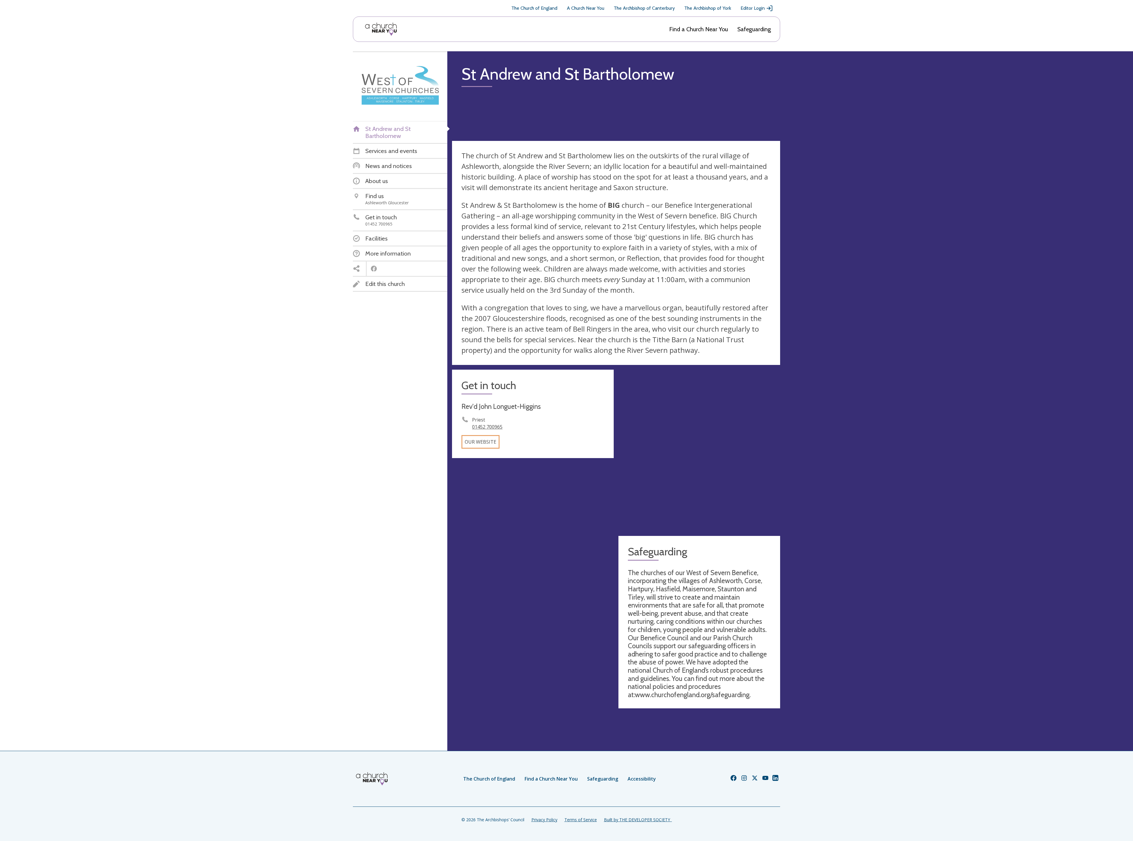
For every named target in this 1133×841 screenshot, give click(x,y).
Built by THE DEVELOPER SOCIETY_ (638, 819)
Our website (480, 442)
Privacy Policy (544, 819)
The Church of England (534, 8)
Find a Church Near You (698, 29)
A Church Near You (585, 8)
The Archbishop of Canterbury (644, 8)
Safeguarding (754, 29)
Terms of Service (580, 819)
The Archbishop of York (707, 8)
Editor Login (753, 8)
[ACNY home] (381, 29)
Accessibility (642, 779)
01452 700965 (487, 427)
